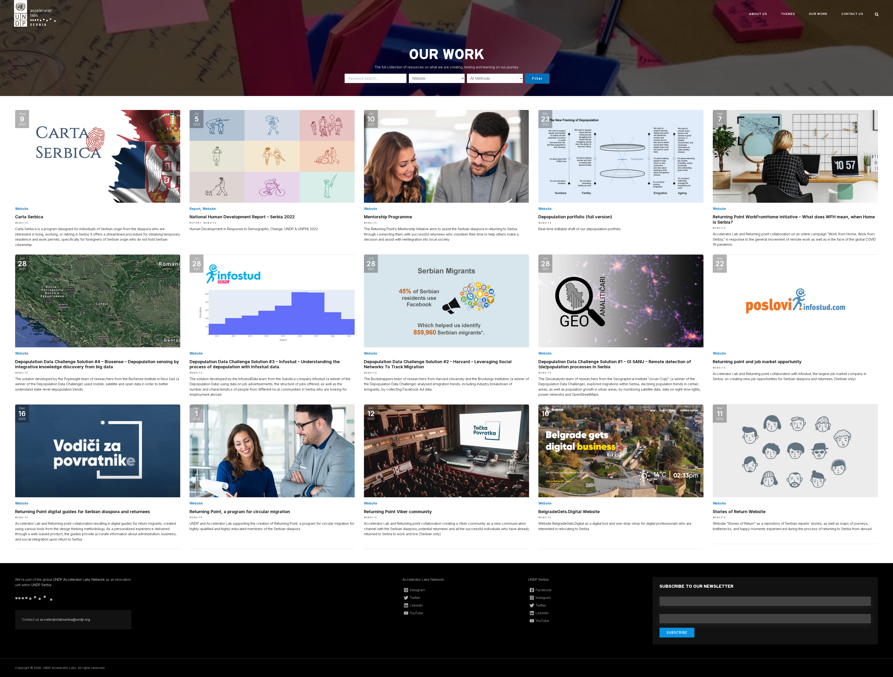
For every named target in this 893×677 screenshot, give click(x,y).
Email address (670, 594)
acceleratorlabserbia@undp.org (65, 619)
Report (195, 209)
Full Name (667, 612)
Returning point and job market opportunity (757, 361)
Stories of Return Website (739, 511)
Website (21, 209)
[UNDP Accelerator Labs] (35, 13)
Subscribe (676, 633)
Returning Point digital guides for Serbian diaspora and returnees (82, 511)
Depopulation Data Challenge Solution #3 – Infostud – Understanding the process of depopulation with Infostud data (265, 364)
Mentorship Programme (388, 216)
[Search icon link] (877, 15)
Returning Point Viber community (398, 511)
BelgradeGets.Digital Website (569, 511)
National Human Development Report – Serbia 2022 (242, 216)
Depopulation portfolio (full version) (575, 216)
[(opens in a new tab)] (97, 156)
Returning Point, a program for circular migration (240, 511)
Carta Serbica (29, 216)
